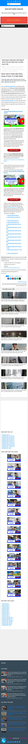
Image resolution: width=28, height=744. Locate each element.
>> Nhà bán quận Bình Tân (6, 617)
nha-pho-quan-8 (17, 69)
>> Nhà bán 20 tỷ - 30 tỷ (6, 447)
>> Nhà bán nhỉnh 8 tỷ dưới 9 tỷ (7, 443)
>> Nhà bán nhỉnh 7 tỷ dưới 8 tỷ (7, 442)
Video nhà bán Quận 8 (13, 253)
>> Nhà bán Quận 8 (5, 611)
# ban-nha (11, 276)
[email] (16, 1)
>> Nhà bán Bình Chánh (6, 625)
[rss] (13, 1)
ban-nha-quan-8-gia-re (18, 68)
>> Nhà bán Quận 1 (5, 603)
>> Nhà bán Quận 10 (5, 613)
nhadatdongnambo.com (12, 207)
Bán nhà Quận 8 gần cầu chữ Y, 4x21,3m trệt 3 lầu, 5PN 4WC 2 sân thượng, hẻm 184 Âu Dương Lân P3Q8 (13, 352)
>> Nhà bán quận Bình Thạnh (7, 618)
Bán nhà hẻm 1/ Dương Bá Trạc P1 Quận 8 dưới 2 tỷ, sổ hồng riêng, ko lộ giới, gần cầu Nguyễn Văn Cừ (13, 339)
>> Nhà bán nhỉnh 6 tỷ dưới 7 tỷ (7, 441)
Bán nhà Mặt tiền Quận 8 (13, 215)
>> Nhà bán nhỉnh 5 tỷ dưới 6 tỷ (7, 440)
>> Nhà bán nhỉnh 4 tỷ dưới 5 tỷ (7, 439)
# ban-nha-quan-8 (18, 276)
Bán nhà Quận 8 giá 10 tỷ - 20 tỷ (15, 249)
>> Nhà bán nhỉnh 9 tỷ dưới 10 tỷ (8, 445)
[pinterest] (20, 1)
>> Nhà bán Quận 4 (5, 607)
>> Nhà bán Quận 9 (5, 612)
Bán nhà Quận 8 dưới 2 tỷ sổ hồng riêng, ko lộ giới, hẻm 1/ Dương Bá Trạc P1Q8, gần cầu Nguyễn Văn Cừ (13, 365)
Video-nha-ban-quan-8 (12, 70)
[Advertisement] (14, 45)
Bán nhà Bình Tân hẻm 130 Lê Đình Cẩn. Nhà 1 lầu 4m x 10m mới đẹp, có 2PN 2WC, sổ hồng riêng (16, 688)
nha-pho (12, 69)
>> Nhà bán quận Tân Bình (6, 621)
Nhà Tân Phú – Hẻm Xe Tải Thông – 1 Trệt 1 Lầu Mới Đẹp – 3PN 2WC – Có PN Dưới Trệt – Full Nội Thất (17, 713)
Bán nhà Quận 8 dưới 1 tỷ (13, 220)
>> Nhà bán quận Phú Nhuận (7, 620)
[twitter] (8, 1)
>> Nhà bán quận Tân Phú (6, 623)
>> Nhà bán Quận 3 (5, 605)
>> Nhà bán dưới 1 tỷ (5, 434)
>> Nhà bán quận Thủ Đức (6, 624)
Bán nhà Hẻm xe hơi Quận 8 (14, 217)
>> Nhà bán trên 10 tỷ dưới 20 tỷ (8, 446)
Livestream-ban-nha (6, 69)
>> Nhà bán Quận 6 (5, 609)
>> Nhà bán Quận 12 (5, 616)
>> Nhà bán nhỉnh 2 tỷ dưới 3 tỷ (7, 437)
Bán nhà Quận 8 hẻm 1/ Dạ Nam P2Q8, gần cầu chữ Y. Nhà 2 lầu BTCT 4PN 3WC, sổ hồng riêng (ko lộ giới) (13, 378)
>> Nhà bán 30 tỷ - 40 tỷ (6, 448)
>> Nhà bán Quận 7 (5, 610)
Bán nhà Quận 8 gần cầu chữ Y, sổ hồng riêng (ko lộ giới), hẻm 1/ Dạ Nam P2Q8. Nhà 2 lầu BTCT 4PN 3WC (14, 391)
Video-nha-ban (5, 70)
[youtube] (18, 1)
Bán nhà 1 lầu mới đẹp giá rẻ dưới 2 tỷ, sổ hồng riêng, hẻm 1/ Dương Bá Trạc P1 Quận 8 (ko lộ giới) (13, 326)
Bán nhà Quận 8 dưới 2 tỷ (13, 222)
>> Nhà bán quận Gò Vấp (6, 619)
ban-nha (5, 66)
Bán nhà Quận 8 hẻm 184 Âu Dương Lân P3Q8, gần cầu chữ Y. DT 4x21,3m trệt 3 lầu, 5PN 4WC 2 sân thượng (13, 300)
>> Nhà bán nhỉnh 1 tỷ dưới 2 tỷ (7, 435)
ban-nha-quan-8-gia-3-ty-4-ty (7, 68)
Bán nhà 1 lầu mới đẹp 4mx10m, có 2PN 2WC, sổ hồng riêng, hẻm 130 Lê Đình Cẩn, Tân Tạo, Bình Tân (17, 674)
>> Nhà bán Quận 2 (5, 604)
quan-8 (22, 69)
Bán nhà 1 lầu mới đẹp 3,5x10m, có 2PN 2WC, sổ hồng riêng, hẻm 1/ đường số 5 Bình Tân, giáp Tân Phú (16, 681)
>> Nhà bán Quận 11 (5, 615)
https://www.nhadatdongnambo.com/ (12, 267)
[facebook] (9, 1)
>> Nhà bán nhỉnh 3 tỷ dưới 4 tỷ (7, 438)
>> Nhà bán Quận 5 (5, 608)
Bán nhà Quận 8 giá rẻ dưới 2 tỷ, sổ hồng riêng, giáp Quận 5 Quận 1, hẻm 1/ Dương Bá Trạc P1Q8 (14, 313)
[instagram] (11, 1)
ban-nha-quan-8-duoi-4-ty (19, 66)
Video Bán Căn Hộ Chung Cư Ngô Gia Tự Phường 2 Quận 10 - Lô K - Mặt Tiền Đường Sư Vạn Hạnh (17, 708)
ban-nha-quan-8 (10, 66)
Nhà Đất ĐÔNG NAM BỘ (14, 9)
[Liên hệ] (3, 740)
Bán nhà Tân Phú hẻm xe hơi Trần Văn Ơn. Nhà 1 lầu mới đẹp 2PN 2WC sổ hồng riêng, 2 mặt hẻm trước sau (16, 695)
